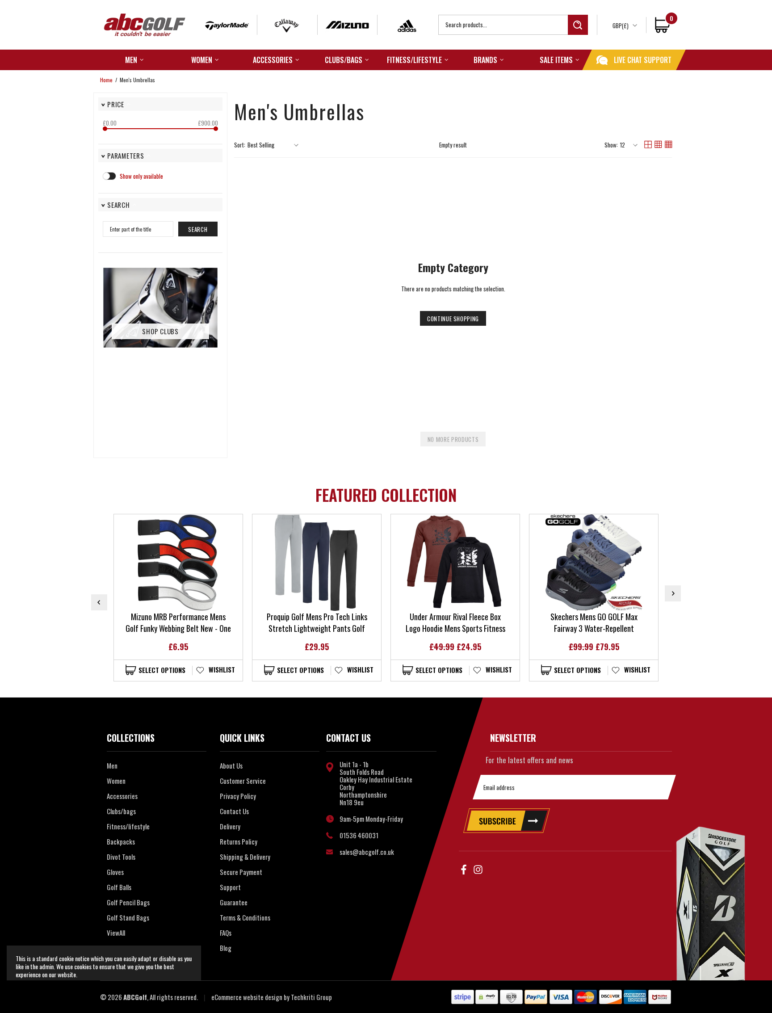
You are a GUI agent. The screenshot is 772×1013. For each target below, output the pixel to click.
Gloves (115, 872)
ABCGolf (144, 24)
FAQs (225, 932)
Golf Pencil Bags (128, 902)
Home (106, 80)
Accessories (122, 796)
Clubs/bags (121, 811)
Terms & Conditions (245, 917)
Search (578, 25)
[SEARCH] (513, 25)
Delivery (230, 826)
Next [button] (673, 593)
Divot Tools (121, 857)
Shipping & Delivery (245, 857)
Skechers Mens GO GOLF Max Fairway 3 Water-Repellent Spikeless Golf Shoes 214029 (594, 622)
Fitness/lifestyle (128, 826)
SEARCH (197, 229)
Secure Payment (241, 872)
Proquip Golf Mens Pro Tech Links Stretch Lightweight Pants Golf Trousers (317, 622)
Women (116, 781)
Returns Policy (238, 841)
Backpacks (121, 841)
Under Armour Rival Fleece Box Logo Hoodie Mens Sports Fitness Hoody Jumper (455, 622)
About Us (231, 765)
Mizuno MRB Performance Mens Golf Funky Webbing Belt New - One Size (178, 622)
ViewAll (116, 932)
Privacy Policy (238, 796)
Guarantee (234, 902)
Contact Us (234, 811)
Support (230, 887)
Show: (611, 145)
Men (112, 765)
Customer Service (243, 781)
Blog (225, 948)
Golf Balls (119, 887)
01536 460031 (359, 835)
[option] (178, 597)
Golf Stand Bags (128, 917)
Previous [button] (99, 602)
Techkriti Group (311, 997)
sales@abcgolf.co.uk (367, 852)
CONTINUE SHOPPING (453, 318)
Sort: (239, 145)
